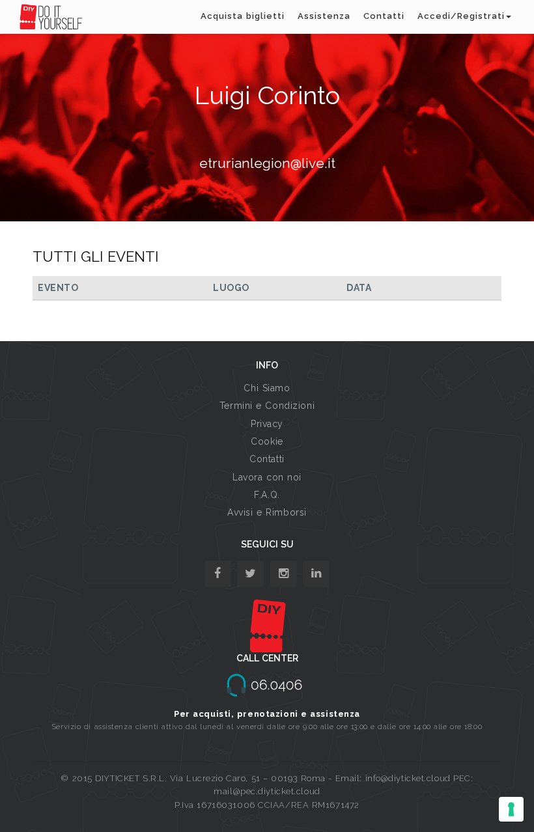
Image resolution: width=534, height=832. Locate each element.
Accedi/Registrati (461, 16)
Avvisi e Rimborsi (267, 512)
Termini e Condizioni (267, 405)
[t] (250, 574)
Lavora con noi (267, 477)
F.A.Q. (266, 495)
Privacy (267, 424)
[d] (283, 574)
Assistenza (324, 16)
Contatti (383, 16)
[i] (316, 574)
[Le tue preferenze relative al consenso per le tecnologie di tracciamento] (511, 809)
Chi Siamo (267, 388)
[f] (217, 574)
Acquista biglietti (243, 16)
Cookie (267, 441)
